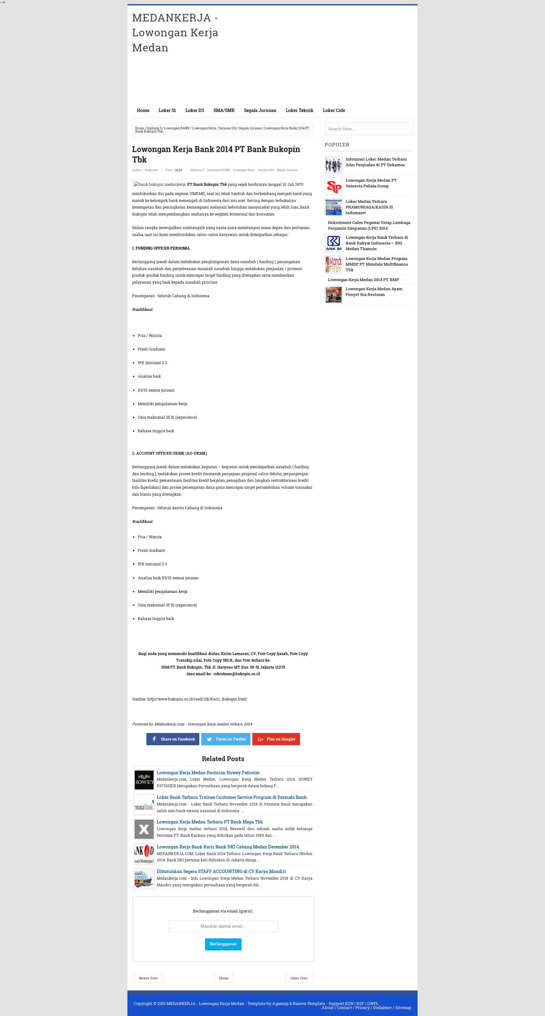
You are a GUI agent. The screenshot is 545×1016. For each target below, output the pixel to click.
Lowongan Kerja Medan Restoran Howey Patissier (208, 773)
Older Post (299, 978)
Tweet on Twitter (231, 738)
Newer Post (148, 978)
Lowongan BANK (177, 128)
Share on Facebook (178, 738)
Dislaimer (382, 1007)
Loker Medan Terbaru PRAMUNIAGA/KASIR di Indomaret (369, 207)
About (328, 1007)
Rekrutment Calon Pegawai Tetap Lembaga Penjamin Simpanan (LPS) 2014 (369, 225)
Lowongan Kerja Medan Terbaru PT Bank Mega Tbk (210, 822)
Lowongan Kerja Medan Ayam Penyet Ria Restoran (374, 291)
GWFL (373, 1003)
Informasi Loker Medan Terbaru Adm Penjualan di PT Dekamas (376, 162)
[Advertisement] (339, 54)
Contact (344, 1007)
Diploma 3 (154, 128)
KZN (349, 1003)
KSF (360, 1003)
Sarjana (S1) (227, 128)
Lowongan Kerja (204, 128)
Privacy (362, 1007)
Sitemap (403, 1007)
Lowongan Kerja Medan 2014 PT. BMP (363, 279)
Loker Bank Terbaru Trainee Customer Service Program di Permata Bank (232, 797)
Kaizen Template (309, 1003)
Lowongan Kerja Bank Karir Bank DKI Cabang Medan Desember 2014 (228, 847)
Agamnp (280, 1003)
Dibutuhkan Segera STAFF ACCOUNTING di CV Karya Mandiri (221, 871)
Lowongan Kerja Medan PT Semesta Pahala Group (371, 183)
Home (143, 110)
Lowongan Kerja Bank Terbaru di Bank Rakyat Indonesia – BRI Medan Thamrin (377, 242)
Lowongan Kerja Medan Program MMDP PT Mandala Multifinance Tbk (377, 264)
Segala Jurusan (250, 128)
